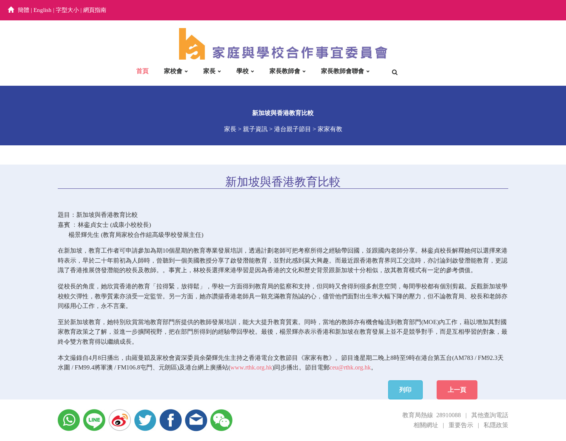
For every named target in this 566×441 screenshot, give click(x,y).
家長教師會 (285, 71)
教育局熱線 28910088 (431, 415)
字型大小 (67, 10)
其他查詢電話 (489, 415)
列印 (405, 389)
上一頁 (457, 389)
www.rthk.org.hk (251, 367)
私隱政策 (496, 425)
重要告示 (461, 425)
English (42, 10)
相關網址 (426, 425)
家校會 (173, 71)
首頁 (142, 71)
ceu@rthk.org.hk (350, 367)
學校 (242, 71)
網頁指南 (94, 10)
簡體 (23, 10)
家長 (209, 71)
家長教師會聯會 (342, 71)
